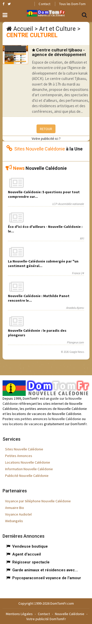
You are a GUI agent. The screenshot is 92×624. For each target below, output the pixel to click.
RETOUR (46, 129)
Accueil (23, 28)
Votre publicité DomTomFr (46, 619)
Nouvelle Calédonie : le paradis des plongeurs (37, 332)
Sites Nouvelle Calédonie (24, 449)
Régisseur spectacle (31, 562)
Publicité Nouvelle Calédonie (27, 475)
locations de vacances (26, 424)
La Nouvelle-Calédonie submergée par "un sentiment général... (43, 263)
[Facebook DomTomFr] (3, 4)
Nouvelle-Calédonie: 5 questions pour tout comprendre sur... (44, 194)
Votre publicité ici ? (46, 138)
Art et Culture (57, 28)
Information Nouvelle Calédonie (29, 469)
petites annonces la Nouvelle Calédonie (51, 419)
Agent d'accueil (26, 554)
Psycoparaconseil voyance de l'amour (46, 578)
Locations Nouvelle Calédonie (27, 462)
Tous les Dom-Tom (72, 4)
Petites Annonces (18, 455)
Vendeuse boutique (30, 546)
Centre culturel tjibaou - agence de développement (59, 52)
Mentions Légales (19, 614)
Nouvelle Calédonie (69, 614)
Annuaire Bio (14, 507)
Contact (44, 4)
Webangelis (14, 521)
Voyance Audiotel (18, 514)
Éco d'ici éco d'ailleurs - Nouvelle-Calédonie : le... (45, 228)
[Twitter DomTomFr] (9, 4)
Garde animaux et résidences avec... (45, 570)
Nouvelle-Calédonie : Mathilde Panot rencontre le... (39, 298)
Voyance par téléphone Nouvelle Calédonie (38, 501)
